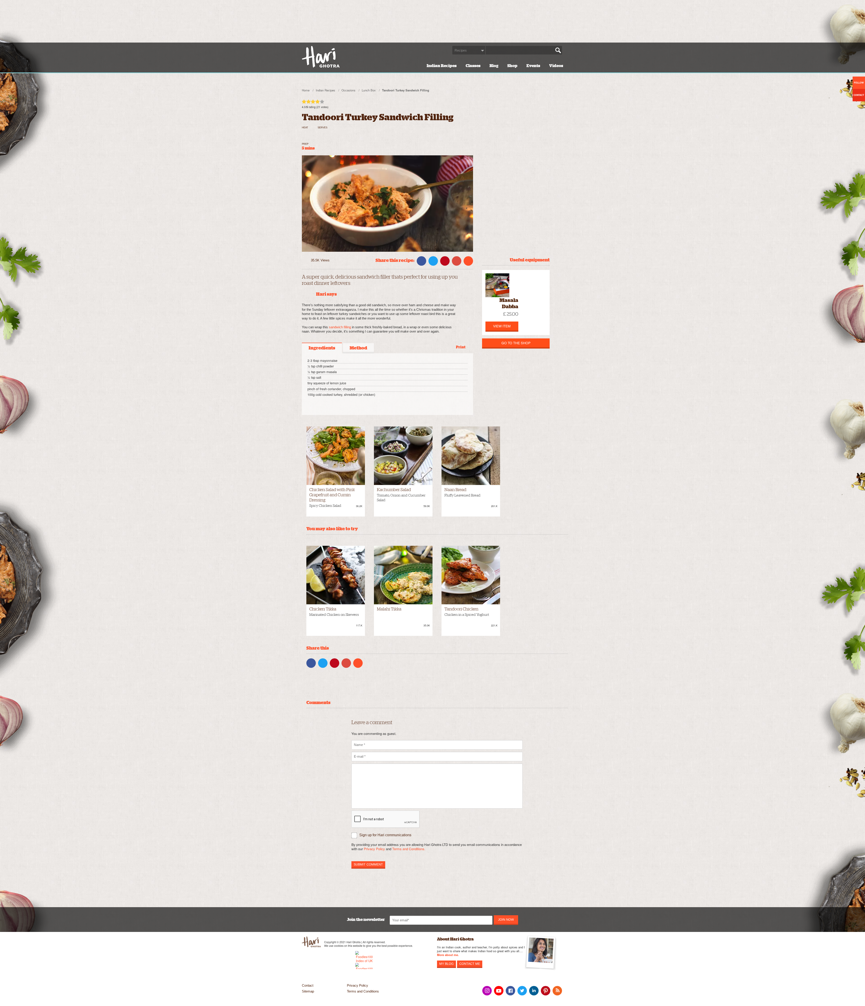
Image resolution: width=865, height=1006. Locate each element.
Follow (859, 82)
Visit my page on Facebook (510, 990)
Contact (307, 985)
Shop (512, 66)
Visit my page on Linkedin (534, 990)
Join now (506, 919)
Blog (493, 66)
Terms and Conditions (363, 991)
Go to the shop (515, 342)
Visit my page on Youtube (498, 990)
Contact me (469, 963)
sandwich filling (340, 327)
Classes (473, 66)
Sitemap (308, 991)
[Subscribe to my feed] (557, 990)
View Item (502, 326)
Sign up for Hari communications (385, 835)
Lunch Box (369, 90)
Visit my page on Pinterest (545, 990)
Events (533, 66)
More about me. (448, 955)
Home (306, 90)
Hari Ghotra (321, 57)
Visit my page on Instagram (487, 990)
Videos (556, 66)
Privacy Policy (374, 848)
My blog (446, 963)
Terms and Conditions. (408, 848)
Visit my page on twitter (522, 990)
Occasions (348, 90)
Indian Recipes (442, 66)
